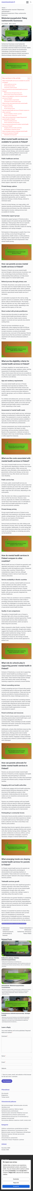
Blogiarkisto (5, 1095)
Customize (16, 1179)
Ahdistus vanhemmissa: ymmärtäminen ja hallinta (15, 1128)
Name (4, 1056)
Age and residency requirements (11, 99)
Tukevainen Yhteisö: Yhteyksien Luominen (13, 1139)
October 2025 (5, 1149)
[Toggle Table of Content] (28, 78)
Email (4, 1062)
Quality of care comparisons (10, 115)
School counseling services (10, 120)
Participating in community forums (12, 129)
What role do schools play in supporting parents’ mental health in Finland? (14, 118)
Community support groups (10, 87)
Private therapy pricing (9, 108)
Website (4, 1068)
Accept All (16, 1186)
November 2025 (6, 1147)
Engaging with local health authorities (13, 127)
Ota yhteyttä (5, 1093)
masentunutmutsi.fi (8, 2)
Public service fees (8, 106)
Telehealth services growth (10, 134)
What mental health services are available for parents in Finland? (16, 81)
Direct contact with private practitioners (13, 94)
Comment (5, 1036)
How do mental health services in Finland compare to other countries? (15, 111)
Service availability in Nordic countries (13, 113)
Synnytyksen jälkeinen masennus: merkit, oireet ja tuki (16, 1120)
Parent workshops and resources (11, 122)
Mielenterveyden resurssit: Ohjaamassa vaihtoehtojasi (14, 923)
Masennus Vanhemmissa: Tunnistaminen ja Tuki (14, 1130)
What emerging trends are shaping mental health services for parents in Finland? (14, 132)
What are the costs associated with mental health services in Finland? (14, 104)
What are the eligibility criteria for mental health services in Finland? (14, 97)
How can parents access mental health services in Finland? (15, 90)
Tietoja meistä (5, 1097)
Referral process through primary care (13, 92)
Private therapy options (9, 85)
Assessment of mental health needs (12, 101)
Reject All (16, 1182)
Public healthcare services (10, 84)
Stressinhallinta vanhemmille (9, 1137)
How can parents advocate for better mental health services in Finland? (15, 125)
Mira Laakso (12, 23)
